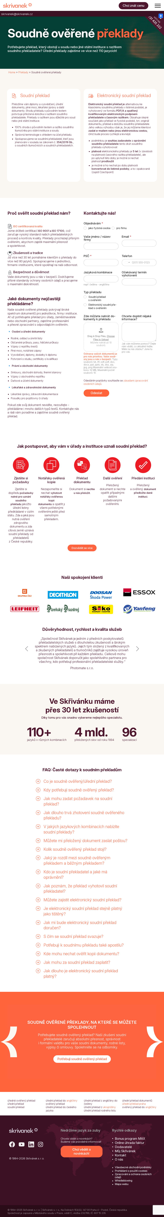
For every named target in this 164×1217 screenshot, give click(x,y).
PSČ (87, 256)
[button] (26, 646)
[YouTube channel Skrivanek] (22, 1129)
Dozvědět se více (82, 548)
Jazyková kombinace (98, 272)
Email (126, 236)
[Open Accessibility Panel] (161, 16)
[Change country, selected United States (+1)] (127, 262)
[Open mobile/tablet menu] (158, 5)
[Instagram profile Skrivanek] (41, 1129)
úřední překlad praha (134, 1088)
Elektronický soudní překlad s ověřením (102, 306)
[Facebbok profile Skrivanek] (12, 1129)
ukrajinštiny (109, 1091)
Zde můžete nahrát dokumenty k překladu (99, 318)
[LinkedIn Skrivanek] (31, 1129)
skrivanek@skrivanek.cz (17, 14)
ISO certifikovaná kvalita (27, 226)
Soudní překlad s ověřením (97, 298)
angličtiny (71, 1085)
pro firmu (121, 228)
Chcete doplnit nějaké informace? (136, 318)
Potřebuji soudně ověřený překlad (82, 1044)
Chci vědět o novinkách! (81, 1136)
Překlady (23, 72)
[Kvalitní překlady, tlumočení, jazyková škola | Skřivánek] (17, 5)
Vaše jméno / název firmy (97, 238)
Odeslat (96, 393)
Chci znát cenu (133, 6)
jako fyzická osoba (99, 228)
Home (11, 72)
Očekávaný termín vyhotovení (134, 274)
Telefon (127, 256)
